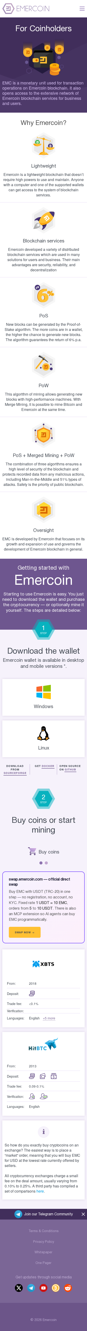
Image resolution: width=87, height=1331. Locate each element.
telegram (31, 1288)
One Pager (43, 1263)
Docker (48, 766)
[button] (40, 862)
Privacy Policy (43, 1242)
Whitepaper (43, 1252)
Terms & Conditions (44, 1231)
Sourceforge (15, 773)
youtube (44, 1288)
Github (70, 769)
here (40, 1191)
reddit (68, 1288)
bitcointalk (56, 1288)
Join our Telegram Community (48, 1214)
